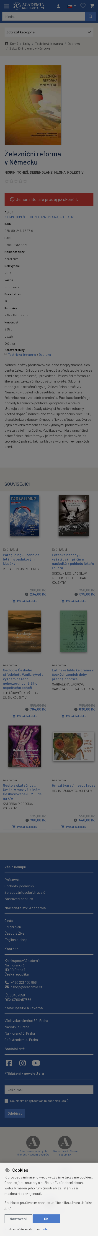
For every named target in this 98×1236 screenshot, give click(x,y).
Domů (14, 43)
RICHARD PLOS (13, 569)
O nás (9, 920)
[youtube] (36, 1062)
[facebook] (9, 1062)
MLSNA (60, 172)
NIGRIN (10, 172)
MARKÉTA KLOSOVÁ (65, 689)
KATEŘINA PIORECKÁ (17, 804)
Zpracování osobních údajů (25, 892)
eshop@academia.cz (26, 987)
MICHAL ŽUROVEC (64, 791)
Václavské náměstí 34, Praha (26, 1020)
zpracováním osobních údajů (48, 1101)
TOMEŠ (22, 172)
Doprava (74, 43)
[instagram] (22, 1062)
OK (46, 1218)
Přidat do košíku (27, 601)
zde (45, 1229)
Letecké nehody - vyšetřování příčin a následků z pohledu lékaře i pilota (73, 561)
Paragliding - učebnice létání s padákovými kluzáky (21, 559)
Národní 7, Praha (17, 1027)
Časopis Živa (15, 933)
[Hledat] (90, 16)
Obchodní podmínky (19, 886)
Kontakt (11, 948)
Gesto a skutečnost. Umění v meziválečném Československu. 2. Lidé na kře (22, 792)
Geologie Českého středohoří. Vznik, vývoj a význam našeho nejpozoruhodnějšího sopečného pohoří (23, 679)
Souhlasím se (39, 1101)
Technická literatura (49, 43)
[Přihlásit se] (59, 6)
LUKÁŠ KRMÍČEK (14, 693)
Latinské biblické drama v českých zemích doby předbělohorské (73, 674)
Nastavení (18, 1218)
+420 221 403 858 (23, 982)
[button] (71, 6)
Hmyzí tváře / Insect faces (73, 785)
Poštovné (12, 879)
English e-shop (16, 939)
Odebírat (15, 1113)
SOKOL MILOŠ (61, 573)
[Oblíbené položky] (83, 6)
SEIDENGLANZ (41, 172)
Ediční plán (13, 927)
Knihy (26, 43)
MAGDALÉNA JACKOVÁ (68, 684)
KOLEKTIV (75, 172)
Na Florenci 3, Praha (20, 1033)
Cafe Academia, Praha (21, 1039)
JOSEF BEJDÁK (75, 578)
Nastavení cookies (19, 898)
